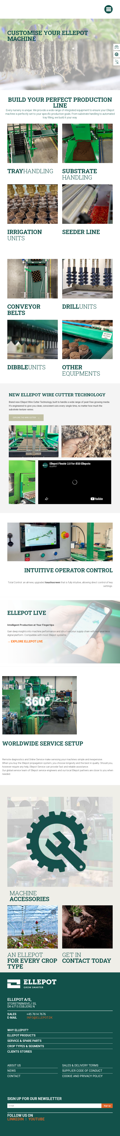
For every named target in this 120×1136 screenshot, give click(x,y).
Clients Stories (19, 1051)
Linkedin (15, 1119)
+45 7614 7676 (36, 1014)
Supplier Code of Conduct (82, 1070)
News (11, 1070)
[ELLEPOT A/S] (27, 9)
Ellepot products (21, 1035)
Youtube (36, 1119)
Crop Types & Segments (25, 1046)
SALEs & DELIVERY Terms (80, 1065)
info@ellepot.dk (39, 1017)
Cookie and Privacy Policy (82, 1076)
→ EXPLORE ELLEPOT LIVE (25, 641)
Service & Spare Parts (24, 1041)
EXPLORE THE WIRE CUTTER (24, 418)
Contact (13, 1076)
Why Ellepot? (17, 1030)
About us (14, 1065)
